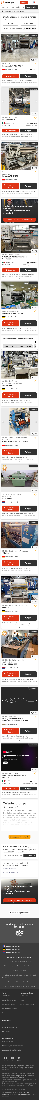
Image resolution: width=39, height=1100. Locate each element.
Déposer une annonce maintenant (19, 220)
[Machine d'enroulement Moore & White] (19, 101)
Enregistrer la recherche (20, 837)
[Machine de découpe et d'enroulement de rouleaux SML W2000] (19, 365)
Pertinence (29, 24)
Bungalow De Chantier (11, 872)
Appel (29, 76)
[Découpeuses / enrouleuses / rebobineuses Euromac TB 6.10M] (19, 156)
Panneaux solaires (9, 869)
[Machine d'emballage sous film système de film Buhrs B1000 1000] (19, 644)
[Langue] (34, 2)
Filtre (11, 24)
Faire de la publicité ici (20, 913)
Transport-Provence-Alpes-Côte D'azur (19, 961)
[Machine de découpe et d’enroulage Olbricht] (19, 589)
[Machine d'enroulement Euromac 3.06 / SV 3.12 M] (19, 48)
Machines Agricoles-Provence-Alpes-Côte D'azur (19, 966)
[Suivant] (36, 48)
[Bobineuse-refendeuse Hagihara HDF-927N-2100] (19, 295)
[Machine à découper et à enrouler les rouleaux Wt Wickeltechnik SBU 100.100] (19, 422)
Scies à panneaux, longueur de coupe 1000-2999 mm (19, 986)
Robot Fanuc (27, 982)
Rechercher (32, 7)
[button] (37, 2)
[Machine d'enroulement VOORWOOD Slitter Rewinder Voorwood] (19, 239)
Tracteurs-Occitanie (19, 970)
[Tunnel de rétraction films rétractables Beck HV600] (19, 478)
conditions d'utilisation (24, 1094)
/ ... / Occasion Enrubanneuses (14, 11)
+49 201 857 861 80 (13, 946)
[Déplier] (19, 84)
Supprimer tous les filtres (13, 29)
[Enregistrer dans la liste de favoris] (35, 64)
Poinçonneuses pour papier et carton (17, 346)
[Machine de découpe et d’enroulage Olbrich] (19, 535)
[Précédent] (3, 48)
